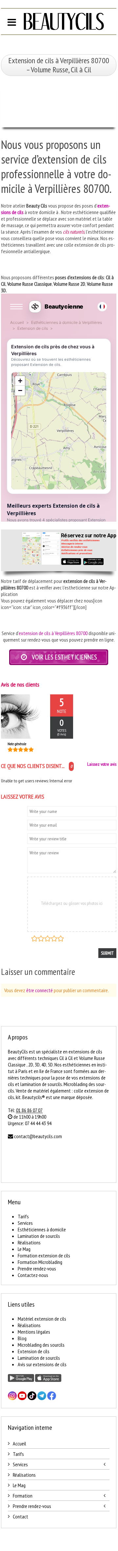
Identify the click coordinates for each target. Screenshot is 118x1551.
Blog (22, 1338)
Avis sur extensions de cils (42, 1364)
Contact (20, 1516)
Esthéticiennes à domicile (42, 1229)
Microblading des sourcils (41, 1344)
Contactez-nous (33, 1275)
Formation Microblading (40, 1262)
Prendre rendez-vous (37, 1268)
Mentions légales (34, 1331)
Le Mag (24, 1249)
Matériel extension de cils (42, 1318)
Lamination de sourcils (39, 1236)
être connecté (39, 990)
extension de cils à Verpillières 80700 (53, 633)
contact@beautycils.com (38, 1136)
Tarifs (23, 1216)
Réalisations (29, 1242)
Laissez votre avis (101, 764)
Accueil (19, 1443)
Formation (22, 1495)
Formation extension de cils (44, 1255)
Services (25, 1223)
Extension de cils (33, 1351)
